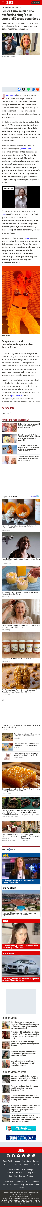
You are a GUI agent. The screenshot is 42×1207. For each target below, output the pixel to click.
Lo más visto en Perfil (14, 1072)
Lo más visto (9, 1018)
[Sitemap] (33, 1155)
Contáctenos (34, 1181)
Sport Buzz (13, 1176)
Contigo (30, 1169)
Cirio (4, 214)
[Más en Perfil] (13, 849)
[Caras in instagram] (8, 1155)
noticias (21, 855)
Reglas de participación (30, 1184)
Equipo (16, 1184)
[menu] (3, 3)
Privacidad (7, 1184)
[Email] (37, 89)
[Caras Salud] (21, 1130)
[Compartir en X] (23, 89)
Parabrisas (17, 1164)
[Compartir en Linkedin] (33, 89)
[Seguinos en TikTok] (23, 1155)
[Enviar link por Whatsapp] (28, 89)
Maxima (30, 1176)
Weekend (6, 1164)
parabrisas (21, 953)
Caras (23, 1169)
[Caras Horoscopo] (21, 1140)
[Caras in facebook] (13, 1155)
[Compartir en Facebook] (19, 89)
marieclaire (21, 888)
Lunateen (26, 1164)
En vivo (36, 3)
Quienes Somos (21, 1181)
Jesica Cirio (6, 413)
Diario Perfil (7, 1161)
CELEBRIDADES (6, 7)
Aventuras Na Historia (15, 1173)
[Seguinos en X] (18, 1155)
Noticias (17, 1161)
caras (21, 921)
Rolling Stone (30, 1173)
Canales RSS (8, 1181)
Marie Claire (26, 1161)
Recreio (22, 1176)
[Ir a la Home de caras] (9, 3)
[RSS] (28, 1155)
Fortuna (36, 1161)
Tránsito (21, 1188)
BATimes (35, 1164)
